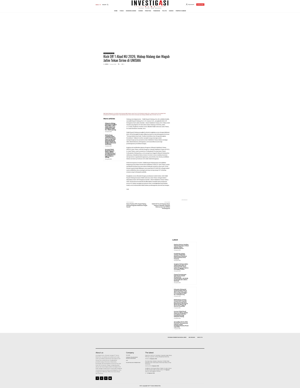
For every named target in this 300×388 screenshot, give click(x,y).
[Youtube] (110, 378)
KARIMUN (147, 358)
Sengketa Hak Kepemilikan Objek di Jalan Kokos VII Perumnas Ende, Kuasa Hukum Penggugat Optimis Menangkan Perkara (181, 266)
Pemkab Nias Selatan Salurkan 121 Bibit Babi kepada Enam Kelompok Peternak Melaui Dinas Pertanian (180, 256)
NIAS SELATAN (148, 365)
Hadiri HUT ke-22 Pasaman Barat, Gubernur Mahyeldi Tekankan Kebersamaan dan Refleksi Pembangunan (161, 206)
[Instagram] (101, 378)
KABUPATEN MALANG (109, 53)
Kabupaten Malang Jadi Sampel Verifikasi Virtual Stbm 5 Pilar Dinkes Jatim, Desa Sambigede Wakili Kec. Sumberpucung (111, 127)
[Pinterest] (161, 64)
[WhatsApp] (164, 64)
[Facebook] (153, 64)
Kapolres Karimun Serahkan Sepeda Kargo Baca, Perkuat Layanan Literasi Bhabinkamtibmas (181, 246)
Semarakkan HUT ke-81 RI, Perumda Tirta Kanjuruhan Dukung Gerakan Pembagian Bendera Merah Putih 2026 (181, 324)
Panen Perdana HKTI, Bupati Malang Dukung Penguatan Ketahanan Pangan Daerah (136, 205)
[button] (105, 4)
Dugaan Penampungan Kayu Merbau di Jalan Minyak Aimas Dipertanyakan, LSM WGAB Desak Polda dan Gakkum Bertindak (181, 278)
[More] (168, 64)
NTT (146, 373)
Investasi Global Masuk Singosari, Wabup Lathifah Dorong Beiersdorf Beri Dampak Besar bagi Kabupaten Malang (110, 153)
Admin (106, 64)
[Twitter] (157, 64)
